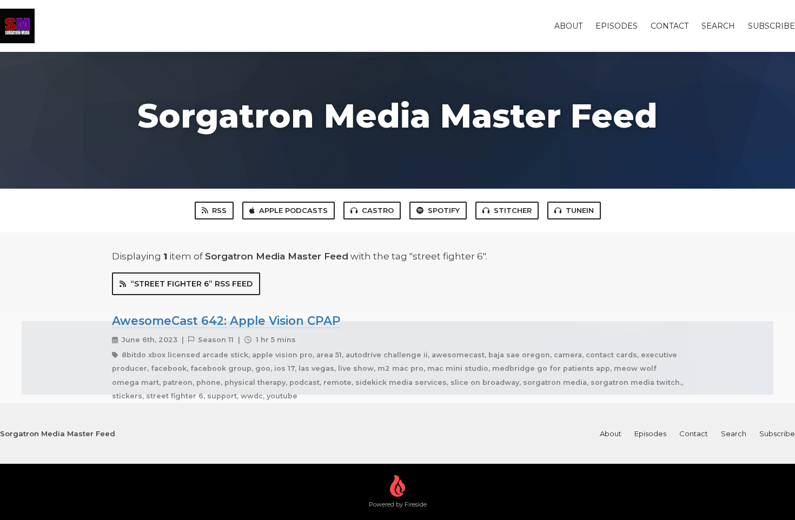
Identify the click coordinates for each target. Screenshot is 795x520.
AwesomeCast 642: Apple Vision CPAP (226, 321)
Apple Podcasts (293, 210)
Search (718, 26)
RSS (219, 210)
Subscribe (771, 26)
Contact (669, 26)
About (568, 26)
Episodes (616, 26)
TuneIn (580, 210)
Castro (378, 210)
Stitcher (513, 210)
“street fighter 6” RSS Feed (191, 284)
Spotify (444, 210)
